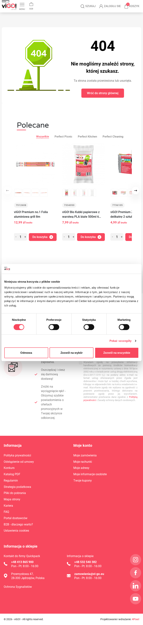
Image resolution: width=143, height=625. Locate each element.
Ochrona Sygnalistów (18, 587)
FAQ (6, 512)
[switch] (54, 327)
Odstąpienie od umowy (19, 461)
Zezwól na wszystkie (116, 352)
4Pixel (135, 619)
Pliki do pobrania (15, 493)
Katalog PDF (12, 474)
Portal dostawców (15, 518)
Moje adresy (81, 468)
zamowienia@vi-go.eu (89, 574)
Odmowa (26, 352)
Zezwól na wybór (72, 352)
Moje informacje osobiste (90, 474)
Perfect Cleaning (113, 136)
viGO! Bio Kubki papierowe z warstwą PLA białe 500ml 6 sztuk (81, 214)
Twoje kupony (82, 480)
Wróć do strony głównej (102, 93)
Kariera (8, 505)
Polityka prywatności (17, 455)
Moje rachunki (82, 461)
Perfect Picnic (63, 136)
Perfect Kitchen (87, 136)
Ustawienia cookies (16, 530)
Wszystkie (42, 136)
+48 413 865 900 (22, 562)
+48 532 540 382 (85, 562)
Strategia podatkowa (17, 487)
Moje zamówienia (85, 455)
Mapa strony (12, 499)
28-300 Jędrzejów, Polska (28, 578)
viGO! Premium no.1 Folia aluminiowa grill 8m (31, 214)
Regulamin (11, 480)
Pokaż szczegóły (120, 340)
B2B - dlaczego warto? (18, 524)
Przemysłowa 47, (22, 574)
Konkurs (9, 468)
